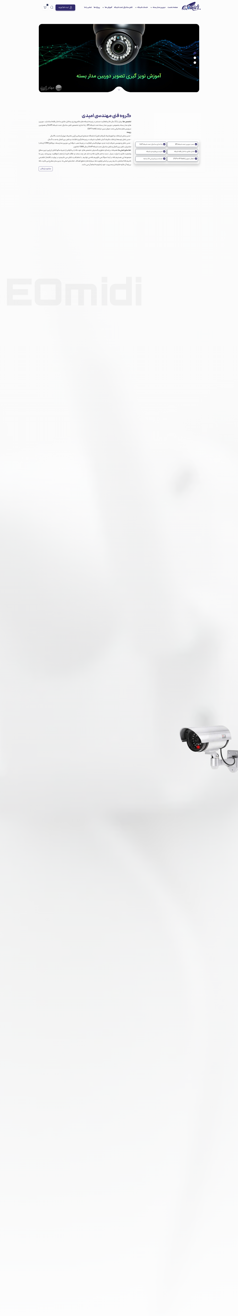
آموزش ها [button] (108, 7)
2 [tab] (195, 58)
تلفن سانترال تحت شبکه (123, 7)
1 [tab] (195, 53)
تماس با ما (88, 7)
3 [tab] (195, 62)
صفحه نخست (173, 7)
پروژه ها (97, 7)
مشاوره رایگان (45, 168)
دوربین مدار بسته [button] (159, 7)
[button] (45, 7)
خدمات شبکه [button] (142, 7)
